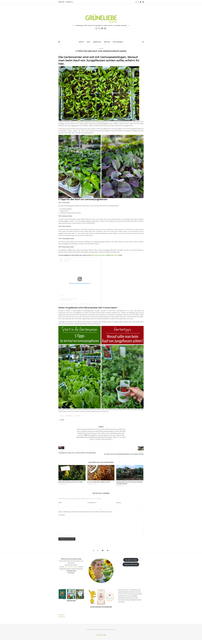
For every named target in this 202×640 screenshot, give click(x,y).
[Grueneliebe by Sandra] (101, 19)
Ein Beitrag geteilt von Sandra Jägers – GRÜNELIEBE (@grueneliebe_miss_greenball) (81, 304)
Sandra (62, 420)
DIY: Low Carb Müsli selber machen (98, 482)
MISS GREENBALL (118, 42)
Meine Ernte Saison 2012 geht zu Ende (70, 482)
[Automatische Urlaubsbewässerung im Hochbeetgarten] (141, 448)
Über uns (107, 42)
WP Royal (113, 629)
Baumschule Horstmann (97, 255)
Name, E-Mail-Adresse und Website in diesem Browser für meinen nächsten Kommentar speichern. (85, 511)
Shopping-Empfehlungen (130, 564)
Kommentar (61, 515)
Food (88, 42)
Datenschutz (69, 2)
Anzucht (61, 415)
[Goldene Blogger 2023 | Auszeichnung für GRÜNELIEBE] (61, 447)
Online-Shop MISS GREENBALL (71, 567)
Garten (81, 42)
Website (118, 502)
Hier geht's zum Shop (131, 560)
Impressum (61, 2)
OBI (106, 255)
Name (60, 502)
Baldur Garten (114, 255)
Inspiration (97, 42)
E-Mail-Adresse (92, 502)
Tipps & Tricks (77, 415)
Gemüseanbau (68, 415)
